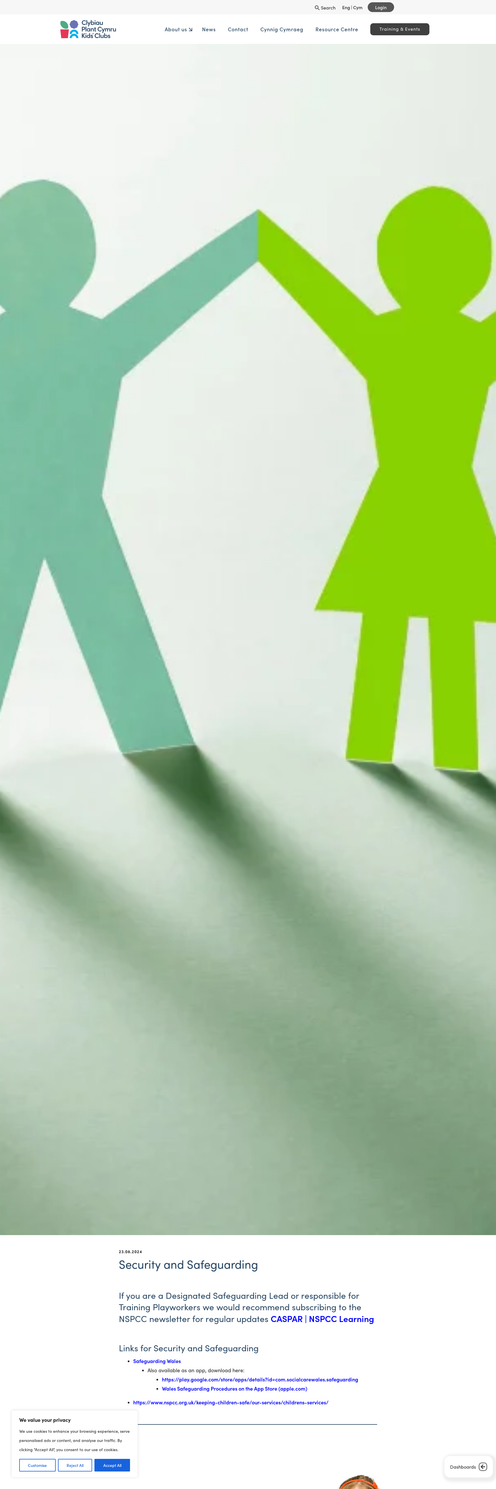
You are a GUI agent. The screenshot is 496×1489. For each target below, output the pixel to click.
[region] (74, 1444)
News (192, 29)
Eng (346, 7)
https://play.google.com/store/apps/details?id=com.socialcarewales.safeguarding (260, 1379)
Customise (37, 1465)
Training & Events (382, 29)
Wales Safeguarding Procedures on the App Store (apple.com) (234, 1388)
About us (159, 29)
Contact (221, 29)
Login (381, 7)
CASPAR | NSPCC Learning (322, 1318)
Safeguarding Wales (157, 1360)
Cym (358, 7)
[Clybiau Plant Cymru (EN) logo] (132, 29)
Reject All (75, 1465)
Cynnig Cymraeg (264, 29)
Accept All (112, 1465)
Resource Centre (319, 29)
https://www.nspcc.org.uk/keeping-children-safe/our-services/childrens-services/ (231, 1402)
